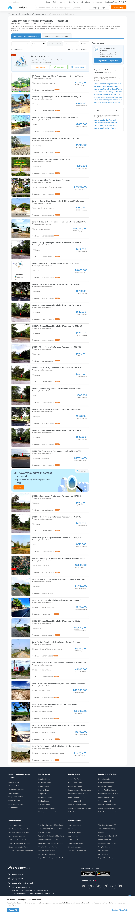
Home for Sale (14, 785)
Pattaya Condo (44, 804)
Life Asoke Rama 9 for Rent (18, 832)
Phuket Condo (43, 800)
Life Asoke (72, 828)
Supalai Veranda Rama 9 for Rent (50, 843)
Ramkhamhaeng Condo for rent (80, 789)
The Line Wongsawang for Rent (50, 828)
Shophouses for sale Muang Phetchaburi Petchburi (108, 94)
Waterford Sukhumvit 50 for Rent (51, 835)
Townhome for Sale (16, 789)
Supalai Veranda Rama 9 (107, 843)
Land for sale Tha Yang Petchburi (105, 125)
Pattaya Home (43, 789)
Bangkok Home (44, 778)
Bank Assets (73, 1)
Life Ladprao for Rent (16, 835)
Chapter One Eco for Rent (48, 846)
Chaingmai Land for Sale (47, 811)
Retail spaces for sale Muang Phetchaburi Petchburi (108, 96)
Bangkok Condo (44, 793)
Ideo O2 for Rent (44, 832)
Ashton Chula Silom (75, 843)
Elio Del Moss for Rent (46, 850)
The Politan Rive (74, 824)
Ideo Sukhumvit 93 (105, 839)
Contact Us (97, 1)
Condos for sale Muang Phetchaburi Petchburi (108, 83)
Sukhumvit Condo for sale (108, 793)
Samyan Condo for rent (77, 804)
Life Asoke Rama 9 (75, 832)
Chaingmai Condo (45, 797)
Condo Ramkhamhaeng (107, 789)
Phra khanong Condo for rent (79, 808)
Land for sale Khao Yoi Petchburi (105, 127)
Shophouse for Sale (16, 796)
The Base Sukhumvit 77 (77, 850)
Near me (62, 1)
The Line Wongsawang (106, 828)
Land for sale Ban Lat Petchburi (105, 119)
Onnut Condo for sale (106, 797)
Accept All (13, 909)
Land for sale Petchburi (37, 13)
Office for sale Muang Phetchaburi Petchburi (108, 99)
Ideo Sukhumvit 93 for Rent (48, 839)
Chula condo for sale (106, 782)
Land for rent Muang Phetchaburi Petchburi (58, 35)
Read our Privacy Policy (120, 909)
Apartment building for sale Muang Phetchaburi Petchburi (108, 102)
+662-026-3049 (18, 874)
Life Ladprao (73, 835)
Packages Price (111, 1)
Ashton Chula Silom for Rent (19, 843)
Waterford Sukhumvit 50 (107, 835)
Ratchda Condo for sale (107, 811)
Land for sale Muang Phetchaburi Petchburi (27, 35)
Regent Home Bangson (107, 857)
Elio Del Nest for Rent (46, 854)
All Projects (85, 1)
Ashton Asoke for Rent (17, 839)
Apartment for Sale (15, 803)
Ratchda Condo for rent (77, 811)
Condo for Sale (14, 781)
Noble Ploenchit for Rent (18, 846)
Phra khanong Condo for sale (109, 808)
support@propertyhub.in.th (22, 882)
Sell (54, 1)
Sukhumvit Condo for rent (78, 793)
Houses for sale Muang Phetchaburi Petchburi (108, 86)
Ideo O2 (101, 832)
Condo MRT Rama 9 (75, 786)
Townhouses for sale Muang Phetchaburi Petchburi (108, 91)
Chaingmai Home (44, 782)
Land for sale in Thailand (20, 13)
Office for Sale (14, 800)
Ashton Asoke (73, 839)
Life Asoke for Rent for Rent (19, 828)
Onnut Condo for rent (76, 797)
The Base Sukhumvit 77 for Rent (20, 850)
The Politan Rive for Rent (18, 824)
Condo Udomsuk (74, 800)
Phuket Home (43, 786)
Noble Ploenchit (74, 846)
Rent (48, 1)
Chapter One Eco (105, 846)
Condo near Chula (75, 782)
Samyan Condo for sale (107, 804)
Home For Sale (104, 778)
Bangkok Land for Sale (46, 808)
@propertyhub (17, 878)
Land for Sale (13, 792)
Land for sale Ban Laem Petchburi (105, 122)
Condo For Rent (74, 778)
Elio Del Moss (103, 850)
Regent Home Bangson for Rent (50, 857)
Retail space (13, 807)
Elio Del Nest (103, 854)
